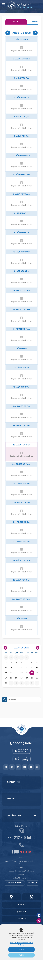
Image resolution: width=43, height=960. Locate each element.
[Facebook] (5, 767)
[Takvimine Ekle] (38, 915)
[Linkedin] (37, 767)
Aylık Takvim (16, 22)
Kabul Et (21, 949)
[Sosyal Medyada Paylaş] (38, 920)
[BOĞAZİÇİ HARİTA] (11, 896)
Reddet (21, 955)
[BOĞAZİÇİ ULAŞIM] (31, 896)
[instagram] (18, 767)
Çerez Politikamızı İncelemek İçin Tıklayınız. (21, 944)
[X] (12, 767)
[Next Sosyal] (24, 767)
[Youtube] (31, 767)
